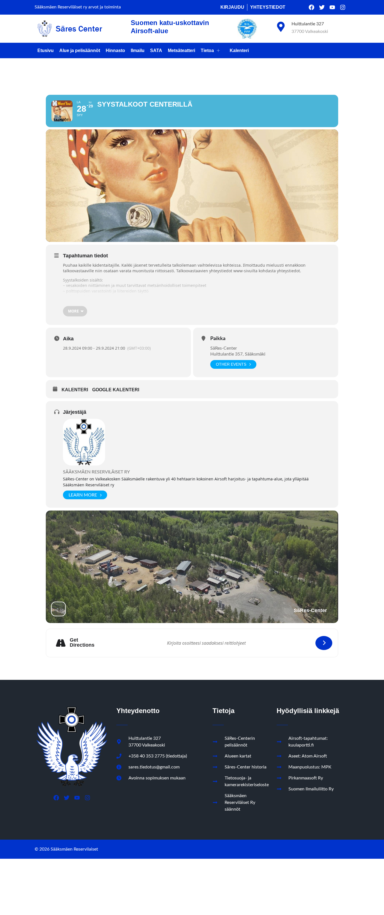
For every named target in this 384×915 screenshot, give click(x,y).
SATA (156, 50)
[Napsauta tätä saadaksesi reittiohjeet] (323, 643)
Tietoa (207, 50)
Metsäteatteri (181, 50)
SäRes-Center (223, 348)
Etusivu (45, 50)
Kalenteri (239, 50)
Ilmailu (137, 50)
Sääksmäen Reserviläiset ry (96, 472)
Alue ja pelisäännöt (79, 50)
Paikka (217, 338)
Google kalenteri (115, 389)
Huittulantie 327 (308, 24)
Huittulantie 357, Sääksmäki (237, 354)
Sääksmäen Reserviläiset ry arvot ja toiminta (78, 7)
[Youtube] (332, 7)
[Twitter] (321, 7)
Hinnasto (115, 50)
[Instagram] (342, 7)
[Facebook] (311, 7)
